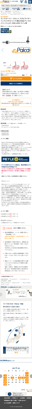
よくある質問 (7, 403)
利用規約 (8, 95)
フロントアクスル (5, 283)
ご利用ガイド (15, 398)
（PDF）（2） (10, 216)
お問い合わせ (21, 400)
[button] (7, 65)
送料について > (5, 75)
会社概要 (22, 398)
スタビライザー (16, 283)
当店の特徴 (7, 398)
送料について (16, 403)
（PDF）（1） (10, 214)
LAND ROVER (4, 279)
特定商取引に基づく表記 (10, 400)
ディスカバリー (14, 279)
